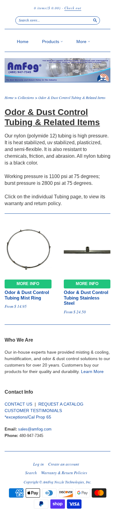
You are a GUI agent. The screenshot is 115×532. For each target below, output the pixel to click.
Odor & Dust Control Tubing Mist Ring (27, 295)
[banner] (57, 70)
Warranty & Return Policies (64, 472)
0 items (47, 8)
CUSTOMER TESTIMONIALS (33, 410)
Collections (26, 97)
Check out (72, 8)
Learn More (92, 371)
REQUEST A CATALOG (60, 404)
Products (51, 41)
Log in (38, 464)
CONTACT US (18, 404)
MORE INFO (28, 283)
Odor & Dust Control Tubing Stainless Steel (86, 298)
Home (23, 41)
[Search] (95, 20)
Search (31, 472)
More (82, 41)
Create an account (63, 464)
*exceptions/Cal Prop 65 (28, 417)
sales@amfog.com (35, 429)
